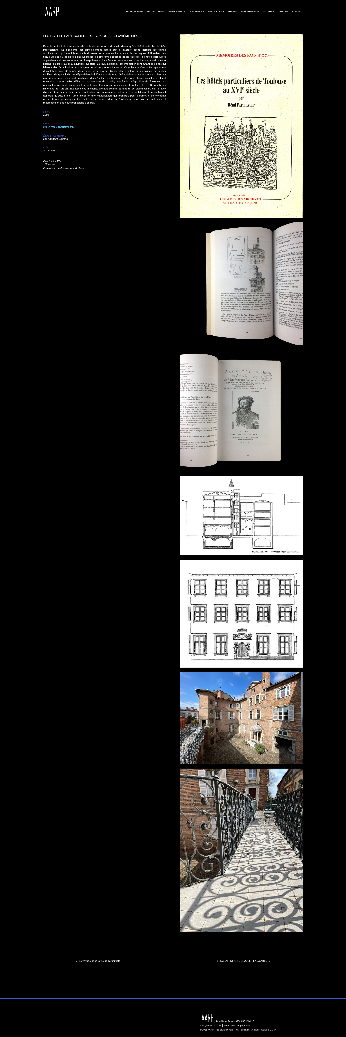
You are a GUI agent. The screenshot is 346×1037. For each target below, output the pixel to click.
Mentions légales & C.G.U (263, 1030)
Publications (216, 11)
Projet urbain (156, 11)
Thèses (232, 11)
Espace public (177, 11)
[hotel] (241, 763)
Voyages (268, 11)
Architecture (134, 11)
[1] (241, 216)
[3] (241, 554)
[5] (241, 343)
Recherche (197, 11)
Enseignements (250, 11)
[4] (241, 470)
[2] (241, 666)
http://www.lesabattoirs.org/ (58, 126)
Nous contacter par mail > (237, 1025)
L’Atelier (283, 11)
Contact (297, 11)
